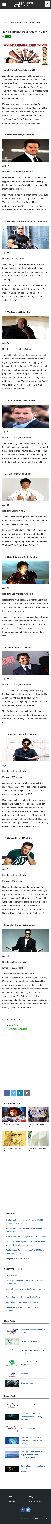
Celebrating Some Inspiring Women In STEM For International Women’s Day (25, 1221)
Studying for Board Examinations (19, 1258)
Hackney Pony (12, 1275)
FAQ (31, 1496)
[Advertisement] (25, 1061)
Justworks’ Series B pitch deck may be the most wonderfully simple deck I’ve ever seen (25, 1243)
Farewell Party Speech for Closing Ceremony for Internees (25, 1309)
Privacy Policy (35, 1502)
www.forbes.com (17, 1025)
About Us (11, 1496)
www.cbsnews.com (18, 1029)
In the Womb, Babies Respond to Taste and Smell (26, 1237)
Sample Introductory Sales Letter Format (22, 1302)
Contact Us (12, 1502)
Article (8, 36)
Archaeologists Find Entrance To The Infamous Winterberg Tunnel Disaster (24, 1230)
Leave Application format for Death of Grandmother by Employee (26, 1282)
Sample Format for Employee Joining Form (23, 1297)
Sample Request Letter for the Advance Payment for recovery (25, 1290)
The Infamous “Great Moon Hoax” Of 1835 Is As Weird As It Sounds (25, 1251)
